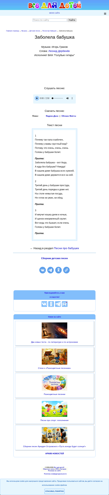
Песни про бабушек (49, 31)
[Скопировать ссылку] (66, 270)
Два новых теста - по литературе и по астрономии (54, 342)
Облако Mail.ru (68, 116)
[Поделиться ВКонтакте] (42, 270)
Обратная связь (48, 469)
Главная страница (12, 31)
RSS (57, 469)
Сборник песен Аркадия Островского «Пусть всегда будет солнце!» (54, 446)
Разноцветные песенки (54, 394)
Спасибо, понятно (54, 491)
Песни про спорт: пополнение (54, 420)
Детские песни (34, 31)
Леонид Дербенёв (59, 51)
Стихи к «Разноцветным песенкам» (54, 368)
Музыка (24, 31)
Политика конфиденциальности (55, 474)
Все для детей (59, 467)
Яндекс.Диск (52, 116)
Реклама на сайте (54, 470)
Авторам (63, 469)
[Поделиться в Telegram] (50, 270)
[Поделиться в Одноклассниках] (58, 270)
